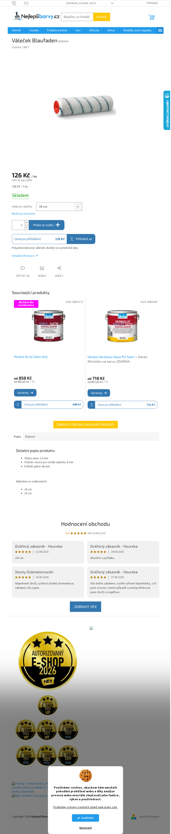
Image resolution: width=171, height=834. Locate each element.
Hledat (102, 17)
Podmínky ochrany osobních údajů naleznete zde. (85, 807)
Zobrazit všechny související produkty (85, 424)
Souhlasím (87, 818)
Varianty (23, 392)
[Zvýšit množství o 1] (27, 222)
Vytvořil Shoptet (149, 817)
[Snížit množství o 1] (27, 227)
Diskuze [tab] (30, 437)
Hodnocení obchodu (85, 523)
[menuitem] (16, 30)
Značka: (20, 47)
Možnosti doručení (23, 214)
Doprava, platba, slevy (81, 3)
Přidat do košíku (43, 225)
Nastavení (85, 828)
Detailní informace (23, 256)
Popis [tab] (17, 437)
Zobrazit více (85, 607)
